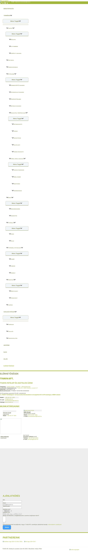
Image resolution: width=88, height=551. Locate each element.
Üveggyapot (14, 298)
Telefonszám (6, 506)
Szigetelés (11, 279)
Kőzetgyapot (14, 291)
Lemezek (13, 266)
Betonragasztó (18, 124)
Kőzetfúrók (17, 183)
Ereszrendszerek (15, 209)
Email (4, 503)
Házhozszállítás (12, 338)
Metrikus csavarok (16, 106)
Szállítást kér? (6, 509)
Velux (12, 241)
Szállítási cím (6, 512)
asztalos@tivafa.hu (33, 439)
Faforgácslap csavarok (17, 92)
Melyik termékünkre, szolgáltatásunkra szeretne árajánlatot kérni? (21, 515)
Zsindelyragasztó (19, 151)
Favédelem (11, 324)
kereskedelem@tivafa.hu (25, 1)
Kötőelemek (11, 74)
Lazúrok (10, 305)
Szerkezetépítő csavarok (17, 85)
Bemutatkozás (9, 8)
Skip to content (4, 0)
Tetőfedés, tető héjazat (14, 247)
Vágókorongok (18, 190)
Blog (5, 352)
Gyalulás (10, 331)
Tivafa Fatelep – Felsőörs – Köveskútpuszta (18, 386)
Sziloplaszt (17, 145)
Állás (6, 359)
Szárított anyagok (16, 53)
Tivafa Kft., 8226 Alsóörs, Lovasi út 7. (27, 388)
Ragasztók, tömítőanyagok (18, 113)
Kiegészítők (14, 215)
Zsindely (13, 273)
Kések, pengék (17, 177)
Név (4, 500)
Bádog (10, 197)
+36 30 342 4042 (33, 438)
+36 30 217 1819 (11, 415)
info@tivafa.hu (17, 1)
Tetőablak (11, 222)
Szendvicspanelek (13, 67)
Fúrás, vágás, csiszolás (17, 158)
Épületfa (13, 39)
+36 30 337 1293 (10, 397)
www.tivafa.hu (9, 402)
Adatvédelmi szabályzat (54, 524)
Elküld (7, 527)
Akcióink (6, 345)
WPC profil (11, 60)
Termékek (7, 15)
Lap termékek (14, 46)
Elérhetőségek (9, 366)
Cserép (13, 259)
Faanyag (10, 28)
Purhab (16, 131)
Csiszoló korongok (19, 170)
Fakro (12, 234)
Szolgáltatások (9, 312)
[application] (11, 15)
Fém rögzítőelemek (16, 99)
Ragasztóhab (17, 138)
